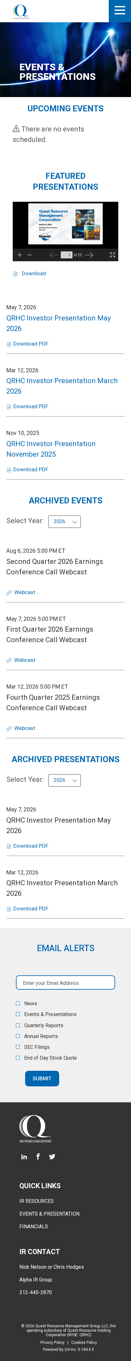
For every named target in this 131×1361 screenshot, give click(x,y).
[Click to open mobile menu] (120, 11)
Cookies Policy (84, 1342)
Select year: (25, 521)
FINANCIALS (33, 1227)
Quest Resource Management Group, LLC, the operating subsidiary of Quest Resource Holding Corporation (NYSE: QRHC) (71, 1330)
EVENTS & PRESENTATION (49, 1214)
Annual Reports (41, 1036)
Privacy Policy (52, 1342)
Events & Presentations (50, 1014)
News (30, 1004)
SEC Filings (37, 1047)
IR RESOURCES (36, 1201)
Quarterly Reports (43, 1025)
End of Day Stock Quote (50, 1058)
